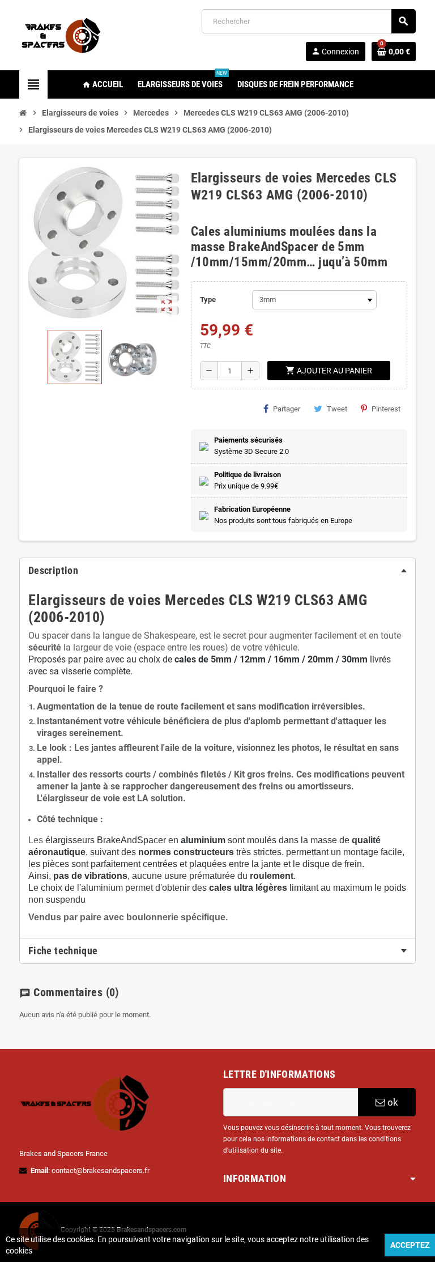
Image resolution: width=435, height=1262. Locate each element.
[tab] (217, 570)
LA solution (160, 798)
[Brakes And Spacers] (61, 34)
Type (208, 299)
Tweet (337, 409)
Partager (286, 409)
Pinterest (386, 409)
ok (391, 1102)
